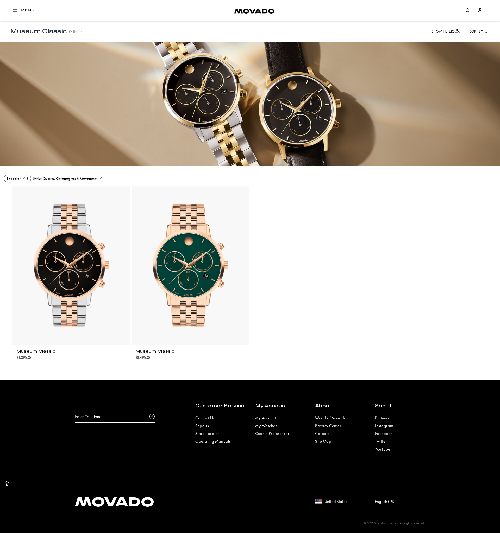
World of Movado (330, 417)
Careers (322, 433)
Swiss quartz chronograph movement (65, 178)
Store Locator (207, 433)
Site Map (323, 441)
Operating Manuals (213, 441)
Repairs (202, 425)
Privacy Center (328, 425)
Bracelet (14, 178)
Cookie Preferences (272, 433)
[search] (467, 10)
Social (383, 405)
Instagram (384, 425)
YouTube (382, 449)
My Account (271, 405)
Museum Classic (36, 351)
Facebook (383, 433)
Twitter (381, 441)
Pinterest (383, 417)
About (323, 405)
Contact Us (205, 417)
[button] (480, 10)
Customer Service (220, 405)
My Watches (266, 425)
